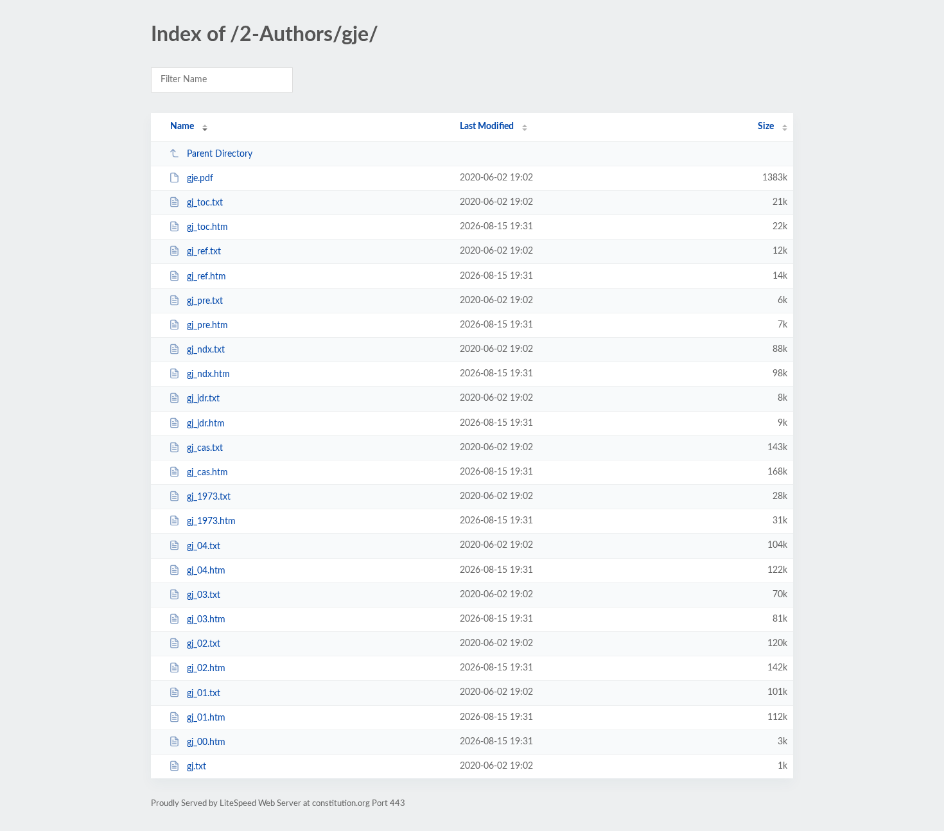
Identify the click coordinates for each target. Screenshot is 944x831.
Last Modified (487, 126)
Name (182, 126)
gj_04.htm (206, 570)
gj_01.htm (206, 717)
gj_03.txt (203, 595)
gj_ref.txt (204, 251)
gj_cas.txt (205, 448)
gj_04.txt (203, 545)
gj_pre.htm (207, 325)
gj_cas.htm (207, 472)
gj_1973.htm (211, 521)
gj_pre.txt (205, 301)
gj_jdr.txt (203, 398)
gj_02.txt (203, 644)
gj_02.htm (206, 668)
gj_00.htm (206, 742)
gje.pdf (200, 178)
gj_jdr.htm (206, 423)
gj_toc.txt (205, 202)
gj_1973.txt (209, 497)
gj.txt (196, 766)
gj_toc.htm (207, 227)
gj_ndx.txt (206, 350)
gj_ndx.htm (208, 374)
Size (766, 126)
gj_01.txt (203, 692)
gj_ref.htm (206, 276)
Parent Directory (219, 154)
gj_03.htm (206, 619)
